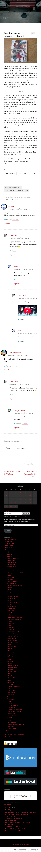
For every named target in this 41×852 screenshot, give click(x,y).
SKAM (9, 674)
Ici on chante (9, 546)
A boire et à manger (11, 539)
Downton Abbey (12, 581)
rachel (11, 206)
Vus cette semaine (10, 737)
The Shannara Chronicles (15, 709)
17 (16, 499)
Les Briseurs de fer (11, 820)
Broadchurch (11, 564)
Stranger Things (12, 678)
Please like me (11, 646)
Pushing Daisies (12, 653)
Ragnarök (10, 655)
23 (11, 503)
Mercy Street (11, 623)
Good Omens (11, 598)
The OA (9, 701)
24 (16, 503)
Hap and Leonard (12, 602)
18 (20, 499)
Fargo (9, 590)
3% (8, 552)
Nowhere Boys (11, 634)
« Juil (5, 511)
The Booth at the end (13, 686)
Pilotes (9, 644)
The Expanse (11, 695)
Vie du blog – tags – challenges (14, 734)
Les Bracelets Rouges (14, 619)
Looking (9, 621)
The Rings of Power (13, 705)
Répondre (7, 223)
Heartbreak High (12, 606)
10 (16, 496)
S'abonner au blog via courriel (15, 516)
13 (30, 496)
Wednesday (11, 726)
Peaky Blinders (11, 638)
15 (6, 499)
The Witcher (11, 714)
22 (6, 503)
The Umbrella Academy (14, 711)
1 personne (15, 220)
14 (35, 496)
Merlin (9, 625)
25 (20, 503)
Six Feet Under (11, 671)
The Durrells (11, 693)
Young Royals (11, 728)
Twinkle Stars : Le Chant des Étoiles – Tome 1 (30, 474)
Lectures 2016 (13, 190)
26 (25, 503)
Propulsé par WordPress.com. (20, 844)
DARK (9, 575)
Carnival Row (11, 566)
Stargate (9, 676)
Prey (8, 650)
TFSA (7, 732)
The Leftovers (11, 697)
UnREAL (10, 718)
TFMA (7, 730)
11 (20, 496)
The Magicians (11, 699)
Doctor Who (10, 577)
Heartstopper (11, 609)
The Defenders (11, 690)
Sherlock (10, 669)
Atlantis (9, 556)
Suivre (8, 530)
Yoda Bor (14, 235)
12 (25, 496)
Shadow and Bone (12, 665)
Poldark (9, 648)
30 (11, 506)
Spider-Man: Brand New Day (13, 818)
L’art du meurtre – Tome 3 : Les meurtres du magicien (21, 812)
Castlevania (11, 571)
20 (30, 499)
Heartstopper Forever (11, 810)
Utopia (9, 720)
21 (35, 499)
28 (35, 503)
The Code (10, 688)
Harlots (9, 604)
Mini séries (10, 630)
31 (16, 506)
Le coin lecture (9, 548)
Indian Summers (12, 615)
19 (25, 499)
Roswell (9, 659)
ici (22, 100)
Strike (9, 680)
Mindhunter (10, 627)
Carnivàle (10, 569)
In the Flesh (10, 613)
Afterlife (9, 554)
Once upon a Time (12, 636)
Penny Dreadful (12, 640)
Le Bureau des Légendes (15, 617)
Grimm (9, 600)
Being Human (11, 562)
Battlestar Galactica (13, 558)
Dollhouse (10, 579)
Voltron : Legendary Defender (16, 724)
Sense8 (9, 663)
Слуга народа (11, 583)
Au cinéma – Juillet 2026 (12, 827)
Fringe (9, 594)
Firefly (9, 592)
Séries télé (8, 550)
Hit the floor (10, 611)
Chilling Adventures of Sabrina (16, 573)
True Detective (11, 716)
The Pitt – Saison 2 (11, 816)
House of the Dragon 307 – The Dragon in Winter (19, 829)
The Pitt (9, 703)
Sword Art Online (23, 190)
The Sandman (11, 707)
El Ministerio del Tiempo (14, 585)
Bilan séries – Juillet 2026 (13, 831)
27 (30, 503)
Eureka (9, 587)
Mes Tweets (7, 804)
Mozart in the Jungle (13, 632)
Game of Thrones (12, 596)
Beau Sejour (11, 560)
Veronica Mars (11, 722)
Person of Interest (12, 642)
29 (6, 506)
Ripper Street (11, 657)
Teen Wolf (10, 684)
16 (11, 499)
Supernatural (11, 682)
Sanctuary (10, 661)
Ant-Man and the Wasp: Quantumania (16, 814)
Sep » (9, 511)
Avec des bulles (16, 188)
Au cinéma (8, 541)
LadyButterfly (14, 352)
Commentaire (28, 464)
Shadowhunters (12, 667)
